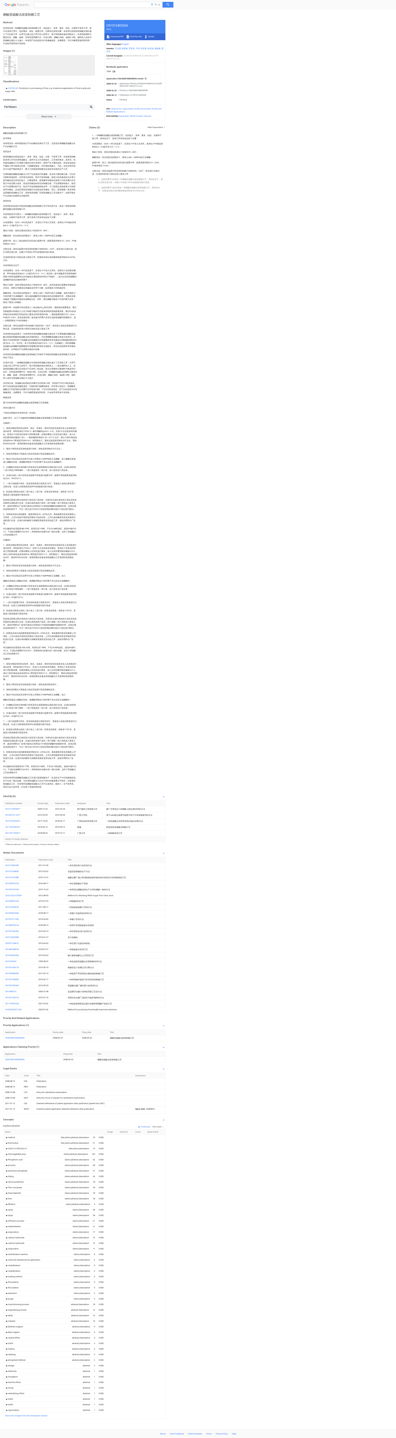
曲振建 (158, 48)
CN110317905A (12, 833)
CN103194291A (12, 997)
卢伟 (138, 48)
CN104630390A (12, 955)
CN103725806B (12, 979)
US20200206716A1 (13, 1009)
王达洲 (118, 48)
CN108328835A (12, 949)
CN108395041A (12, 925)
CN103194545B (12, 931)
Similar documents (142, 109)
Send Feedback (177, 1434)
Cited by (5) (116, 109)
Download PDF (117, 36)
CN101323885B (12, 871)
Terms (209, 1434)
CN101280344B (12, 865)
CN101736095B (12, 809)
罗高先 (132, 48)
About (163, 1434)
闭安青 (144, 48)
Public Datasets (195, 1434)
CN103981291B (12, 883)
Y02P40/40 (13, 88)
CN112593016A (12, 1003)
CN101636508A (12, 937)
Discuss (147, 116)
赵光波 (151, 48)
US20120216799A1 (13, 895)
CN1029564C (11, 961)
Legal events (127, 109)
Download (145, 1127)
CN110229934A (12, 827)
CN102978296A (12, 985)
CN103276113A (12, 815)
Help (234, 1434)
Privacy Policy (222, 1434)
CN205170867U (12, 943)
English (125, 44)
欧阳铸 (125, 48)
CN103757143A (12, 919)
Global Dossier (136, 116)
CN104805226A (12, 901)
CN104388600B (12, 973)
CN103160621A (12, 967)
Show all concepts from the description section (26, 1416)
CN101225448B (12, 877)
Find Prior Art (136, 36)
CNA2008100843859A (15, 1038)
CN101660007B (12, 907)
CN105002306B (12, 913)
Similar (151, 36)
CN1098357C (11, 991)
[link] (49, 90)
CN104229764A (12, 889)
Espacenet (124, 116)
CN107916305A (12, 821)
